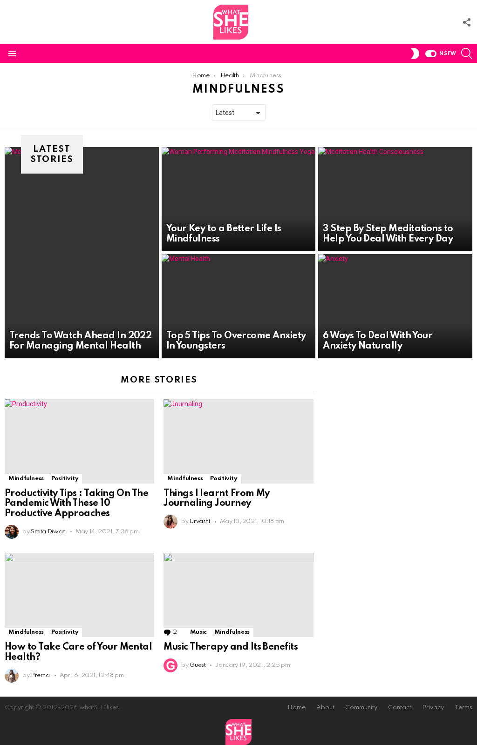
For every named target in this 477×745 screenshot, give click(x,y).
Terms (463, 708)
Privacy (433, 708)
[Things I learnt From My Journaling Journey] (238, 441)
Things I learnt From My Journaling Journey (217, 499)
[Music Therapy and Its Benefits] (238, 595)
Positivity (64, 479)
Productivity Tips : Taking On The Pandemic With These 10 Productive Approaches (76, 504)
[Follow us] (466, 22)
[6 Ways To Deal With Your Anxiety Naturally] (395, 306)
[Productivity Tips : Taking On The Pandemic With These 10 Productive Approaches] (79, 441)
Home (296, 708)
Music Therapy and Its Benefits (231, 647)
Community (361, 708)
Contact (399, 708)
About (325, 708)
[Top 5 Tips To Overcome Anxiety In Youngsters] (239, 306)
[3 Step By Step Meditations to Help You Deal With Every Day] (395, 199)
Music (198, 632)
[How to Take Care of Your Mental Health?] (79, 595)
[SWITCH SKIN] (415, 53)
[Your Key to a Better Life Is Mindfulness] (239, 199)
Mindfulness (26, 479)
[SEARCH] (466, 53)
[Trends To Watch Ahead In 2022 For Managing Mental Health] (82, 252)
